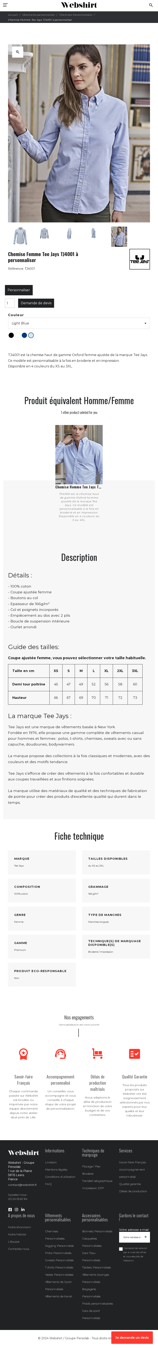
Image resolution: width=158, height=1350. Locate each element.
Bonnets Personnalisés (97, 1231)
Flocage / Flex (91, 1166)
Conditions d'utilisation (60, 1177)
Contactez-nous (18, 1249)
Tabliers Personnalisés (96, 1267)
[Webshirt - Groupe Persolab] (79, 5)
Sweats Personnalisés (59, 1260)
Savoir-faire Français (132, 1162)
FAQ (48, 1184)
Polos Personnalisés (58, 1253)
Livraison (51, 1162)
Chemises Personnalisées (55, 1234)
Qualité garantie (130, 1184)
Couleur (16, 315)
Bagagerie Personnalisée (91, 1292)
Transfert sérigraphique (97, 1181)
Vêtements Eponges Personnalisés (95, 1278)
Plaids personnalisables (97, 1303)
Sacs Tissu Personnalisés (91, 1256)
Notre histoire (17, 1234)
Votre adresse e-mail (134, 1230)
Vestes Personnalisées (59, 1274)
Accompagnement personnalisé (132, 1173)
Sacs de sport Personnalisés (91, 1314)
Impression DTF (93, 1188)
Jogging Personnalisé (59, 1246)
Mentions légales (56, 1169)
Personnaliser (19, 290)
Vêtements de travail (58, 1296)
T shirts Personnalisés (59, 1267)
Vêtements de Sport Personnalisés (58, 1285)
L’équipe (13, 1241)
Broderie (87, 1173)
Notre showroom (19, 1227)
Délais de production (133, 1191)
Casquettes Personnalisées (92, 1242)
